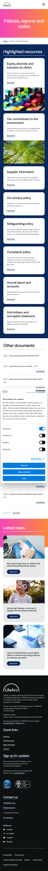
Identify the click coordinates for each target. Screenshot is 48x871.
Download (41, 371)
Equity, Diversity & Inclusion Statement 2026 (23, 356)
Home (5, 41)
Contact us (10, 797)
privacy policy (19, 773)
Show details (36, 458)
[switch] (42, 435)
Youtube (10, 837)
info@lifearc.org (9, 803)
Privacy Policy (8, 723)
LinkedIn (9, 829)
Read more (11, 83)
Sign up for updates (16, 755)
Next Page (16, 513)
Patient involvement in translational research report (26, 494)
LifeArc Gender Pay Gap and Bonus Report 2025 (25, 379)
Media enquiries (9, 808)
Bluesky (9, 841)
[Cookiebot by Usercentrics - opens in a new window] (35, 391)
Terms (18, 723)
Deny (24, 478)
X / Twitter (10, 833)
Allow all (24, 465)
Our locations (8, 818)
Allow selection (24, 472)
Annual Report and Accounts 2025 (20, 366)
